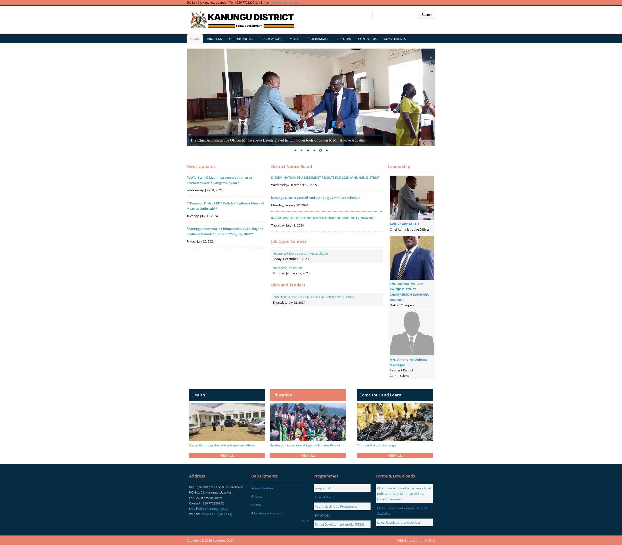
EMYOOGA (322, 515)
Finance (256, 496)
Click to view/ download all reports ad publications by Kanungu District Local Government (404, 493)
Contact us (367, 38)
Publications (271, 38)
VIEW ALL (227, 455)
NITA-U (430, 540)
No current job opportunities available (300, 253)
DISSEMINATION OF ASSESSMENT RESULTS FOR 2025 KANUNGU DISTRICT (325, 177)
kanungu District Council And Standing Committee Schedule (315, 197)
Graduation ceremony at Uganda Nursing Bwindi (305, 445)
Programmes (317, 38)
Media (294, 38)
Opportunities (241, 38)
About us (214, 38)
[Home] (241, 19)
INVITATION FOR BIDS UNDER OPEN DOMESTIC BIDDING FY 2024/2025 (323, 218)
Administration (262, 488)
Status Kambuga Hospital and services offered (222, 445)
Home (195, 38)
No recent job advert (287, 268)
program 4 (322, 488)
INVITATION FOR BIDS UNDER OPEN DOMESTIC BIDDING (313, 297)
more (305, 520)
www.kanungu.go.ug (217, 514)
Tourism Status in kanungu (376, 445)
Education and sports (266, 513)
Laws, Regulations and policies (399, 522)
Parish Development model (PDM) (339, 524)
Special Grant (324, 497)
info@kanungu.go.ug (285, 2)
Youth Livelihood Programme (336, 506)
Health (256, 505)
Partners (343, 38)
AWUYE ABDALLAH (404, 224)
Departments (395, 38)
